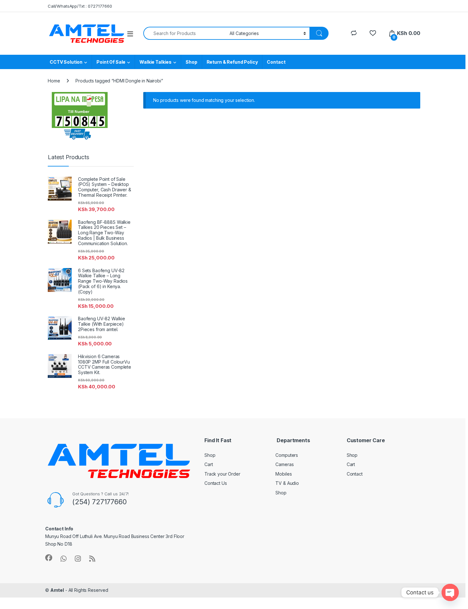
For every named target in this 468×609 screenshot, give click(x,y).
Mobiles (283, 474)
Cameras (284, 464)
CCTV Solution (66, 62)
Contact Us (215, 483)
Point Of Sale (110, 62)
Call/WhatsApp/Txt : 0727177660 (80, 6)
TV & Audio (287, 483)
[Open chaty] (450, 592)
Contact (276, 62)
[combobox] (184, 33)
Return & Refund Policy (232, 62)
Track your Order (222, 474)
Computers (286, 455)
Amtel (57, 590)
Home (54, 80)
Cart (208, 464)
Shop (191, 62)
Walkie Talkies (155, 62)
